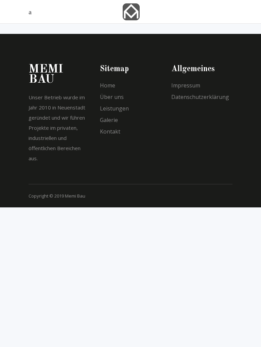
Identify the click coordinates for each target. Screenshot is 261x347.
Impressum (185, 85)
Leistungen (114, 108)
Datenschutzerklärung (200, 97)
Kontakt (110, 131)
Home (107, 85)
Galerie (109, 120)
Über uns (112, 97)
